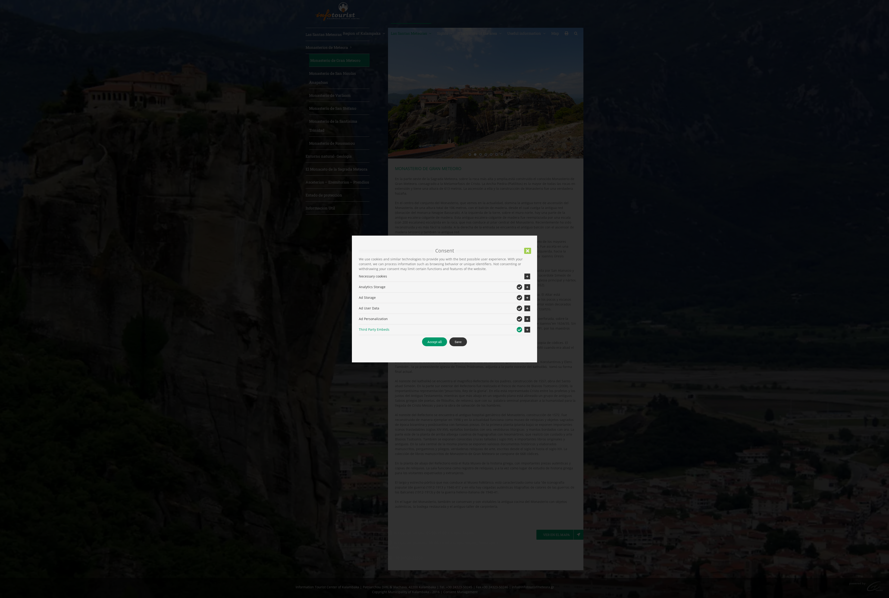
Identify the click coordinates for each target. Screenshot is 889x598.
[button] (444, 276)
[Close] (527, 251)
